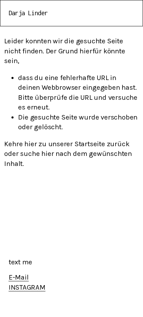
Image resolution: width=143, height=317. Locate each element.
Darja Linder (28, 13)
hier (30, 144)
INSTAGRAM (27, 287)
